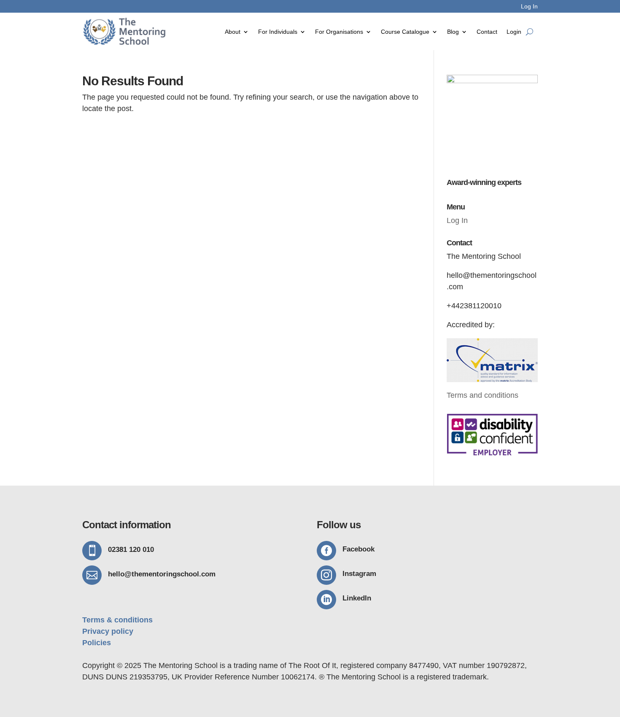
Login (514, 31)
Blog (453, 31)
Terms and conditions (482, 395)
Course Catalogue (405, 31)
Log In (529, 6)
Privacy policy (107, 631)
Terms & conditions (117, 620)
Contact (487, 31)
